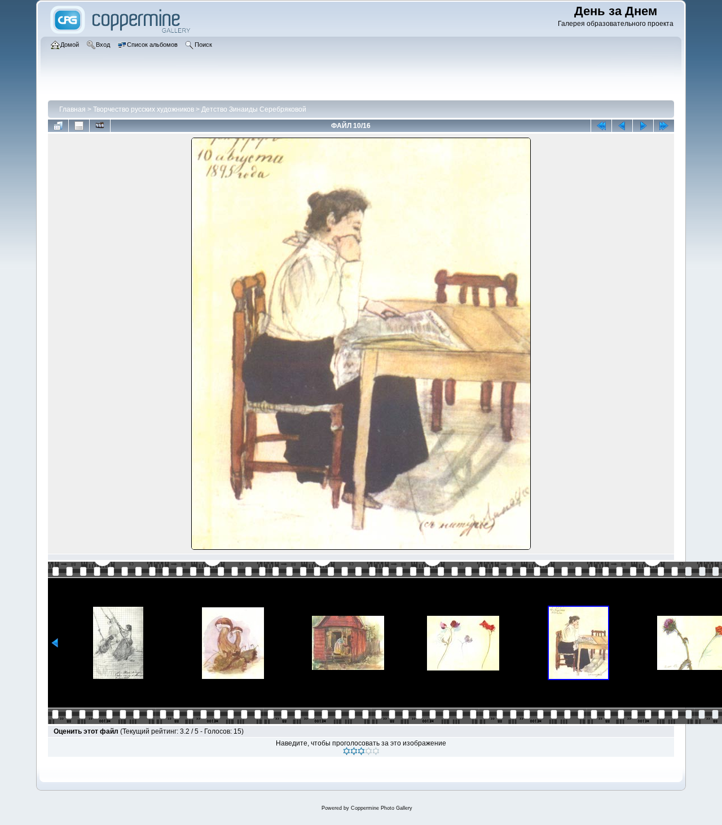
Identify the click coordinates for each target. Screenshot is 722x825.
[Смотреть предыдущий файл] (622, 126)
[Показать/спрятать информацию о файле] (79, 126)
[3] (361, 751)
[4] (368, 751)
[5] (376, 751)
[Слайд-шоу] (100, 126)
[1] (346, 751)
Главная (72, 109)
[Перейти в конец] (664, 126)
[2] (354, 751)
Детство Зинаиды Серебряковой (253, 109)
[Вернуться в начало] (601, 126)
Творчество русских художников (143, 109)
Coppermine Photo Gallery (381, 808)
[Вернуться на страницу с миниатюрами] (58, 126)
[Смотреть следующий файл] (643, 126)
